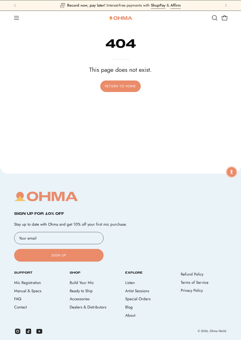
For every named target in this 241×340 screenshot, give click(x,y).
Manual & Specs (27, 291)
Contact (20, 307)
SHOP (75, 272)
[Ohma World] (120, 18)
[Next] (226, 5)
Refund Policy (192, 274)
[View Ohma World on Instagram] (17, 331)
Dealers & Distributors (88, 307)
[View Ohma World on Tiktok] (28, 331)
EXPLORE (134, 272)
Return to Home (120, 86)
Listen (130, 282)
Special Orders (138, 299)
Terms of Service (195, 282)
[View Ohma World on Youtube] (39, 331)
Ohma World (218, 331)
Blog (129, 307)
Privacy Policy (192, 290)
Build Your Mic (82, 282)
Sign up (59, 255)
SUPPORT (23, 272)
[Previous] (15, 5)
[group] (120, 5)
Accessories (80, 299)
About (130, 315)
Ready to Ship (81, 291)
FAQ (17, 299)
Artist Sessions (137, 291)
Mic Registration (27, 282)
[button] (214, 18)
